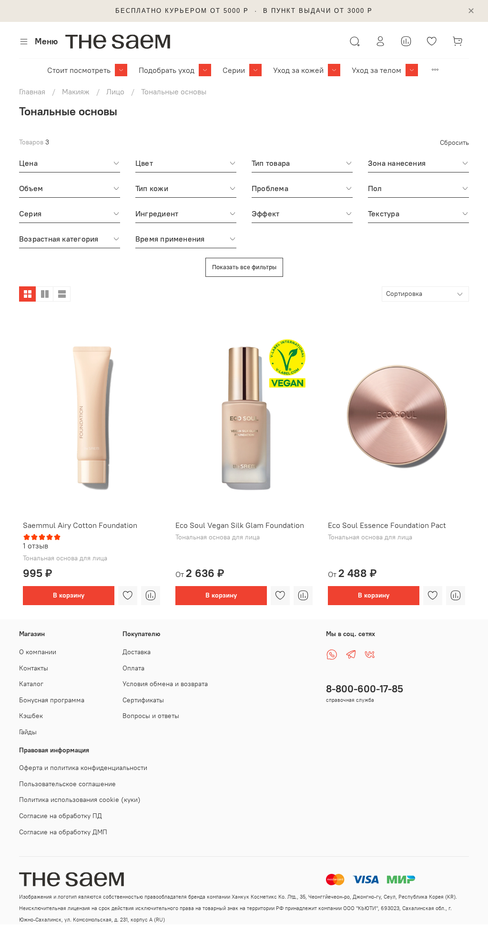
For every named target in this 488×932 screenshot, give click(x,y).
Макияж (76, 91)
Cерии (234, 70)
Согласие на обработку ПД (60, 815)
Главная (32, 91)
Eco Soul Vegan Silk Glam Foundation (239, 525)
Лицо (115, 91)
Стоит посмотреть (79, 70)
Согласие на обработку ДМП (63, 832)
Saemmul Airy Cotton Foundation (80, 525)
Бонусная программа (51, 700)
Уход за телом (376, 70)
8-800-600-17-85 (364, 688)
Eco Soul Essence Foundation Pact (387, 525)
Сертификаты (143, 700)
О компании (37, 652)
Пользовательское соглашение (67, 784)
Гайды (28, 732)
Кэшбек (31, 715)
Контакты (33, 668)
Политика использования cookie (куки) (80, 799)
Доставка (136, 652)
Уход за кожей (298, 70)
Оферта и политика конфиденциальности (83, 767)
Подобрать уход (166, 70)
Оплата (133, 668)
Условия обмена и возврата (165, 683)
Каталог (31, 683)
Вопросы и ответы (150, 715)
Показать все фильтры (244, 267)
